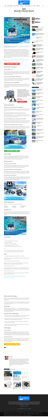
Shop (21, 413)
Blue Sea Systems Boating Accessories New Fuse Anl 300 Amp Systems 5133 (26, 388)
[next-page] (5, 390)
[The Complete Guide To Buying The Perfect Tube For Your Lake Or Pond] (34, 137)
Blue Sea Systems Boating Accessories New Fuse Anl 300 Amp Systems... (40, 49)
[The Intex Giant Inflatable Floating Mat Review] (34, 90)
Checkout (38, 413)
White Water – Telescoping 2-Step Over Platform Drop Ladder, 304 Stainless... (39, 76)
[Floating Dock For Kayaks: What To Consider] (34, 134)
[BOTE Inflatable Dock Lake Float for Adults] (34, 97)
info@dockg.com (25, 406)
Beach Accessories (10, 5)
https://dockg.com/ (36, 19)
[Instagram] (20, 408)
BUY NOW (22, 101)
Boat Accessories (16, 5)
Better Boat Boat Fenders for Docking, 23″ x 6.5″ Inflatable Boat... (40, 68)
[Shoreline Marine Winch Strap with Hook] (34, 53)
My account (13, 412)
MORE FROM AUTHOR (12, 369)
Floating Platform (27, 5)
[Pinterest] (8, 352)
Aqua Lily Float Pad (38, 125)
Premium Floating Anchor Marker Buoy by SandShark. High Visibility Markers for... (39, 64)
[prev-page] (4, 390)
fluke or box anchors (14, 114)
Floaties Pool (22, 5)
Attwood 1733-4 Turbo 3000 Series (8, 387)
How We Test (5, 412)
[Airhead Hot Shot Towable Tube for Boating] (34, 123)
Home (5, 5)
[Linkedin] (11, 365)
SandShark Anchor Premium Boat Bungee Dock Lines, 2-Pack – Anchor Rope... (39, 79)
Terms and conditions (23, 412)
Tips (32, 5)
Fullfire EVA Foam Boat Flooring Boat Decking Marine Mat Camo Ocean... (40, 34)
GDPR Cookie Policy (6, 413)
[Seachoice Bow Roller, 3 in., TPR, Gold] (26, 374)
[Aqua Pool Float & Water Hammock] (34, 112)
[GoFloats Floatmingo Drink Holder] (34, 115)
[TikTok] (26, 408)
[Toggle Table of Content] (11, 69)
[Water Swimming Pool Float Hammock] (34, 105)
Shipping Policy (28, 412)
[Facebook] (4, 352)
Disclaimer (10, 412)
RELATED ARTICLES (6, 369)
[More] (33, 14)
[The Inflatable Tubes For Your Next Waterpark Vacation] (34, 130)
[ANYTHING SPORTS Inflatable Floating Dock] (34, 94)
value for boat (17, 308)
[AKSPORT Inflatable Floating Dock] (34, 101)
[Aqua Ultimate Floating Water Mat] (34, 141)
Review (7, 347)
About (34, 5)
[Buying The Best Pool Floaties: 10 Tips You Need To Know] (34, 119)
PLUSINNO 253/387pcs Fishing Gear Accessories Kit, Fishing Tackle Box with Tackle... (40, 56)
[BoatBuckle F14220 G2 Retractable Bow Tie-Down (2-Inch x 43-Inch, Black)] (17, 384)
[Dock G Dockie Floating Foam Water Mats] (24, 2)
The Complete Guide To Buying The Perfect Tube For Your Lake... (40, 137)
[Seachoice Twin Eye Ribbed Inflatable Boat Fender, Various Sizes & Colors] (34, 60)
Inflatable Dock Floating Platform (31, 413)
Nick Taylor (10, 356)
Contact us (38, 5)
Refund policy (32, 412)
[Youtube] (30, 408)
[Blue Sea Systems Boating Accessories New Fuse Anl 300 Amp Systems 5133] (26, 384)
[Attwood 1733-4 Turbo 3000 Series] (8, 384)
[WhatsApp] (10, 352)
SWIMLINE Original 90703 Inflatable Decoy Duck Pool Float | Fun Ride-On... (39, 83)
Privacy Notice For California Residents (38, 412)
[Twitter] (6, 352)
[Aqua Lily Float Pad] (34, 126)
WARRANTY (19, 412)
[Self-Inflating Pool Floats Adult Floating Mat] (34, 108)
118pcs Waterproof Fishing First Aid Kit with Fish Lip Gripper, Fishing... (39, 72)
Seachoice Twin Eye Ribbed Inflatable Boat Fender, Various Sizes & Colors (40, 60)
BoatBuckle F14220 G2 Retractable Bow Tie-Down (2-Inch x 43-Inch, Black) (17, 388)
